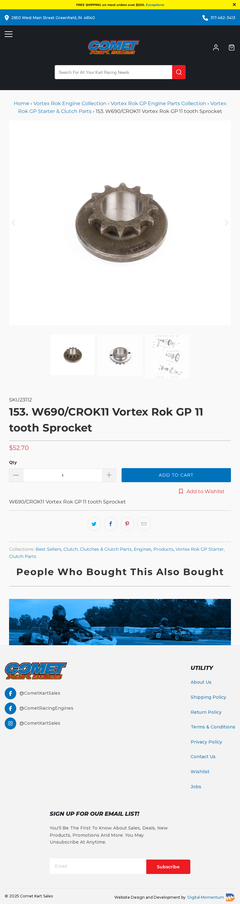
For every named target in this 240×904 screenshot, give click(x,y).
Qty (13, 462)
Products (163, 549)
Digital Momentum (206, 897)
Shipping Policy (208, 697)
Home (22, 103)
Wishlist (200, 771)
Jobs (196, 786)
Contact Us (203, 756)
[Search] (179, 72)
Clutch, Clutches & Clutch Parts (97, 549)
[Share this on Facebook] (111, 524)
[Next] (226, 222)
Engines (142, 549)
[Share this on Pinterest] (127, 524)
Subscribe (168, 867)
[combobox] (113, 72)
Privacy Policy (206, 742)
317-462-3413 (222, 17)
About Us (201, 682)
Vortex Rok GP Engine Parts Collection (158, 103)
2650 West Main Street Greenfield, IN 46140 (53, 17)
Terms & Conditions (213, 727)
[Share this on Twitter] (94, 524)
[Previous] (14, 222)
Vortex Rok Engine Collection (70, 103)
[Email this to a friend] (144, 524)
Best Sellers (48, 549)
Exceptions (155, 5)
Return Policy (206, 712)
